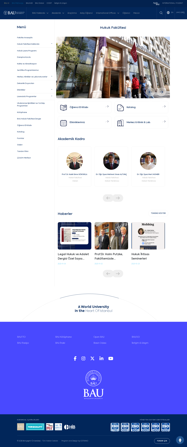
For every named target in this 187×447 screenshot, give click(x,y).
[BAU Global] (20, 427)
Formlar (20, 138)
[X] (92, 359)
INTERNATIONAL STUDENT (172, 3)
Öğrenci (126, 13)
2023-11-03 (62, 264)
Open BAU (99, 337)
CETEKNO (84, 441)
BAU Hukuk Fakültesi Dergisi (29, 119)
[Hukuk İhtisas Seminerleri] (148, 236)
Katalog (20, 132)
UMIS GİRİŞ (180, 12)
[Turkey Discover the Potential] (35, 427)
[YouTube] (110, 359)
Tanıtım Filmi (22, 151)
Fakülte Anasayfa (24, 38)
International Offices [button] (106, 13)
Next (117, 198)
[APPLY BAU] (156, 4)
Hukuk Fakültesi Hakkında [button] (28, 44)
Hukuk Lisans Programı (27, 51)
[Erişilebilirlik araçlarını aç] (180, 440)
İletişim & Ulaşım (60, 3)
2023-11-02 (99, 264)
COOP (49, 3)
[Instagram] (83, 359)
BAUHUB (29, 3)
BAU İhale (60, 343)
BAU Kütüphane (63, 337)
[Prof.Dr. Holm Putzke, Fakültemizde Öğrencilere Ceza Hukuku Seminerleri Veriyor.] (111, 236)
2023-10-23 (135, 264)
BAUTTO (21, 337)
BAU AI (6, 3)
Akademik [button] (56, 13)
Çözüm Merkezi (24, 158)
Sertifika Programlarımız (28, 70)
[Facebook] (75, 359)
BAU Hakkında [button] (38, 13)
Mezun (136, 13)
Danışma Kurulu (24, 57)
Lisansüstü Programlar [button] (26, 96)
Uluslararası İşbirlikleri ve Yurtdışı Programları (31, 104)
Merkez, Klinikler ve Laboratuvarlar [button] (32, 77)
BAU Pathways (17, 3)
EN (172, 12)
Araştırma (72, 13)
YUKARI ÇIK (162, 441)
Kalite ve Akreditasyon (27, 64)
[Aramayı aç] (161, 13)
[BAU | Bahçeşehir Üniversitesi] (14, 13)
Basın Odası (100, 343)
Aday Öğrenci (86, 13)
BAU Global (39, 3)
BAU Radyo (23, 343)
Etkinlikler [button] (21, 90)
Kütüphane (22, 112)
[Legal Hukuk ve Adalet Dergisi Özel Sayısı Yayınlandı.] (74, 236)
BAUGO (136, 337)
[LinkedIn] (101, 359)
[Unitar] (58, 427)
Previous (108, 198)
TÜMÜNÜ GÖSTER (158, 213)
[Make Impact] (49, 427)
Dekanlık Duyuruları (25, 83)
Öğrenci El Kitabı (24, 125)
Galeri (19, 145)
